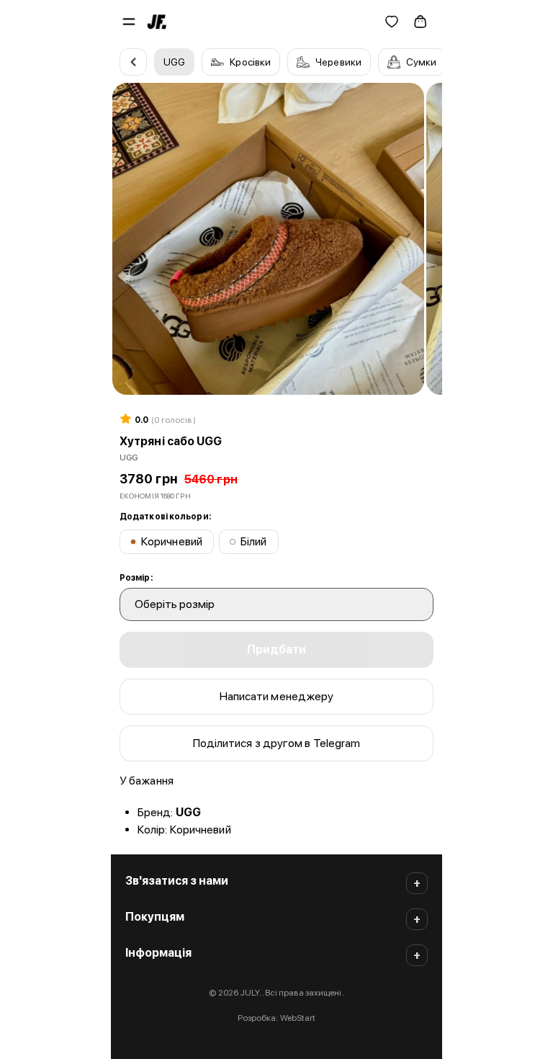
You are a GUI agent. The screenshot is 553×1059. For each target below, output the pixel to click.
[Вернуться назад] (133, 62)
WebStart (298, 1018)
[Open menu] (129, 21)
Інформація (158, 953)
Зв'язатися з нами (176, 881)
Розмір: (136, 578)
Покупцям (154, 917)
